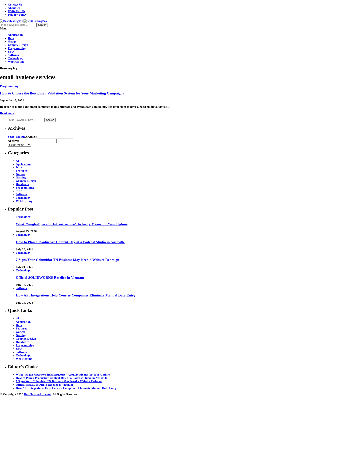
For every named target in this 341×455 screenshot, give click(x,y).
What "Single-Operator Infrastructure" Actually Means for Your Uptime (71, 224)
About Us (14, 7)
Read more (7, 113)
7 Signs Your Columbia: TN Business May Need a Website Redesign (67, 260)
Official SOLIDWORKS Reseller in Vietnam (50, 277)
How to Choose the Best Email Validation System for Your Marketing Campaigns (62, 93)
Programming (17, 48)
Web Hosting (16, 61)
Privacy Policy (17, 14)
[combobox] (38, 141)
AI (17, 160)
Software (14, 55)
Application (15, 34)
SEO (11, 51)
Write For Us (16, 11)
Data (11, 38)
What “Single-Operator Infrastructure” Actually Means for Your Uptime (63, 374)
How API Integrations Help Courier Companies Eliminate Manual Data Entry (75, 295)
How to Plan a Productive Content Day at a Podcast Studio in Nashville (70, 242)
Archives (31, 136)
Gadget (12, 41)
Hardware (22, 184)
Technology (15, 58)
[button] (55, 137)
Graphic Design (18, 44)
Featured (21, 170)
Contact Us (15, 4)
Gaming (21, 177)
